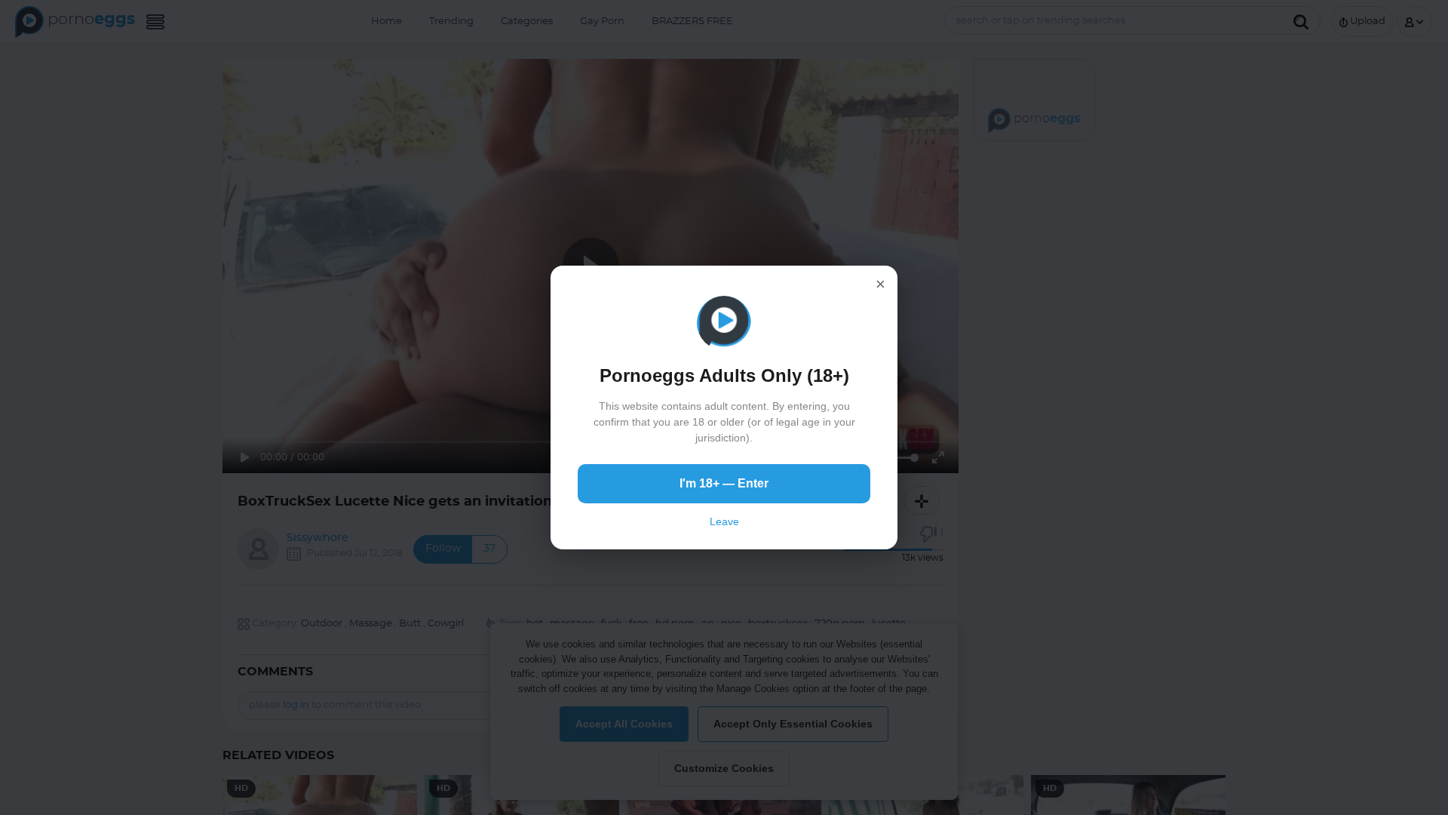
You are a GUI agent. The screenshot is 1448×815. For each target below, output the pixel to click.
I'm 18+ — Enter (724, 483)
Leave (724, 521)
